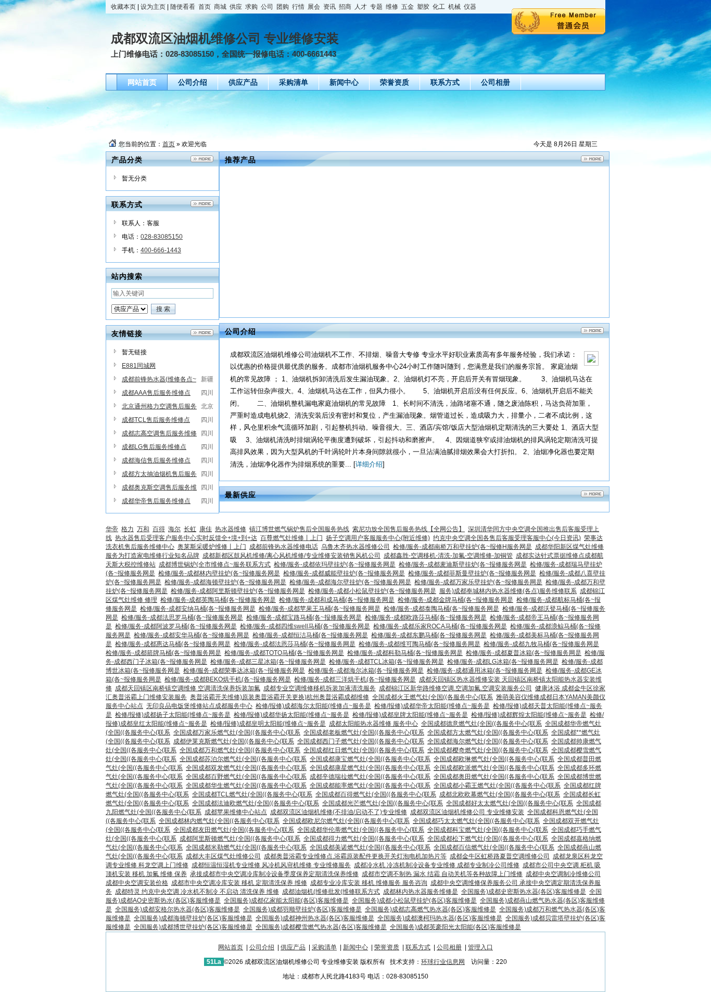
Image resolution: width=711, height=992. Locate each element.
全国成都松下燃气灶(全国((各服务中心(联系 (487, 838)
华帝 (112, 529)
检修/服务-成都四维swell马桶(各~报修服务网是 (305, 626)
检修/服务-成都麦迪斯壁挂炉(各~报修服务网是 (463, 564)
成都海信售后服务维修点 (156, 460)
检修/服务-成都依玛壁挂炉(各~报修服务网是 (335, 564)
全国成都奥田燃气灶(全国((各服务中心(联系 (494, 776)
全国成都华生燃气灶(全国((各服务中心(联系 (246, 785)
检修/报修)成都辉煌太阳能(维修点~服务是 (529, 714)
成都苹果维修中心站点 (236, 812)
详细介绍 (369, 464)
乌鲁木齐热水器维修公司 (355, 546)
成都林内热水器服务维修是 (420, 891)
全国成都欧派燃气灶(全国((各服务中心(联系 (494, 767)
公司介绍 (261, 947)
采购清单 (324, 947)
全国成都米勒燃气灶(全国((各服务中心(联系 (246, 847)
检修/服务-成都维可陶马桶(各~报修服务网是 (419, 644)
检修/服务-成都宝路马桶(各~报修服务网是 (304, 617)
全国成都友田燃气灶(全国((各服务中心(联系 (233, 829)
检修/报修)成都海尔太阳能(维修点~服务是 (313, 706)
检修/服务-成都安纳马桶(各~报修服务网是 (198, 608)
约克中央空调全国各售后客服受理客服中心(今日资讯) (507, 538)
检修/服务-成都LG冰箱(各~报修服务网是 (502, 661)
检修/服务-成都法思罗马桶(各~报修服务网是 (182, 617)
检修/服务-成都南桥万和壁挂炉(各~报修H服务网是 (462, 546)
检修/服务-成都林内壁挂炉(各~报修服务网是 (219, 573)
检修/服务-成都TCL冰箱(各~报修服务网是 (386, 661)
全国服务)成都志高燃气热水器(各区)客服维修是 (430, 909)
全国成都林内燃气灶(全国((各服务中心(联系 (219, 820)
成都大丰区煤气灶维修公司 (223, 856)
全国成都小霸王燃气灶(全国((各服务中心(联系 (497, 785)
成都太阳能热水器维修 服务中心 (373, 723)
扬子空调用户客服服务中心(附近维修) (378, 538)
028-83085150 (162, 236)
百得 (159, 529)
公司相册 (449, 947)
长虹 (190, 529)
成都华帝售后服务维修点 (156, 501)
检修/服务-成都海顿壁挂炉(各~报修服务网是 (225, 582)
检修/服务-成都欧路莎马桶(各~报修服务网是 (426, 617)
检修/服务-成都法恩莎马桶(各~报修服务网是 (294, 644)
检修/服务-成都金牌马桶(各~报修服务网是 (455, 599)
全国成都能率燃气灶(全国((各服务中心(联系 (370, 785)
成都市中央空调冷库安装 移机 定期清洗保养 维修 (239, 882)
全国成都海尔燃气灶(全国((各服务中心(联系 (487, 741)
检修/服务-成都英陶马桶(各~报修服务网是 (218, 599)
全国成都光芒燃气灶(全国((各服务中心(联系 (382, 803)
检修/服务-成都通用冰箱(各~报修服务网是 (484, 670)
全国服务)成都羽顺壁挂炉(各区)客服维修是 (302, 909)
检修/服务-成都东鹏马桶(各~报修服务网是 (429, 635)
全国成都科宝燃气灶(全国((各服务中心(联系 (487, 829)
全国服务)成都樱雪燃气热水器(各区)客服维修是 (321, 927)
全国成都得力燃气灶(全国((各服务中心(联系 (363, 838)
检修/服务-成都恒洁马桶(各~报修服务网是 (310, 635)
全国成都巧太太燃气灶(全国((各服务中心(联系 (476, 820)
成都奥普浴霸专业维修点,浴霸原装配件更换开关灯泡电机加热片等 (355, 856)
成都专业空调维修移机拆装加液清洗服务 (319, 688)
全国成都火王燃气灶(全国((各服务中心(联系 (432, 697)
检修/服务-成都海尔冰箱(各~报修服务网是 (366, 670)
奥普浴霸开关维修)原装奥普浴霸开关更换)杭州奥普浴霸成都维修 (279, 697)
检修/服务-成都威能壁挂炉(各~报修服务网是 (344, 573)
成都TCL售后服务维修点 (156, 419)
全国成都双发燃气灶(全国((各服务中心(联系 (246, 767)
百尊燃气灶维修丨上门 (291, 538)
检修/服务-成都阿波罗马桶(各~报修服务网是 (176, 626)
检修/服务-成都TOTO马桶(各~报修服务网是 (284, 652)
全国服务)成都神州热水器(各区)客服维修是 (315, 918)
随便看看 (182, 6)
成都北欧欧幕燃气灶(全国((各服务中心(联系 (499, 794)
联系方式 (417, 947)
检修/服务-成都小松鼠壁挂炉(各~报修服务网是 (372, 591)
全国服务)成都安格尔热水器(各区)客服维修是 (177, 909)
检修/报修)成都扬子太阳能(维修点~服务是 (173, 714)
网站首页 (230, 947)
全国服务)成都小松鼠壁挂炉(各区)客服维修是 (414, 900)
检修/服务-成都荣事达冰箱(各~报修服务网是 (244, 670)
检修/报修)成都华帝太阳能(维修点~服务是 (432, 706)
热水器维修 (230, 529)
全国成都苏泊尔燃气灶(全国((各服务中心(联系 (243, 759)
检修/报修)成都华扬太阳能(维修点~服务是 (291, 714)
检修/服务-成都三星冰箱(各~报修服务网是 (268, 661)
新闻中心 (355, 947)
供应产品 (293, 947)
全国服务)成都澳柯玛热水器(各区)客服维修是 (439, 918)
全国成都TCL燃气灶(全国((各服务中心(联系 (252, 794)
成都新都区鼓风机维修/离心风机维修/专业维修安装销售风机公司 (291, 555)
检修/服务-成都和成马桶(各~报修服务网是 (337, 599)
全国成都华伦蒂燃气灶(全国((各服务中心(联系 (360, 829)
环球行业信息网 (443, 961)
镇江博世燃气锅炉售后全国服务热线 (299, 529)
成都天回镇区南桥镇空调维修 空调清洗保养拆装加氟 (187, 688)
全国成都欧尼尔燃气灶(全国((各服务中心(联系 (346, 820)
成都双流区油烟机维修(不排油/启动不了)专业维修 (338, 812)
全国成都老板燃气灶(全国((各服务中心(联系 (363, 732)
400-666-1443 (161, 250)
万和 (143, 529)
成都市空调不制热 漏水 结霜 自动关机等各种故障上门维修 (442, 874)
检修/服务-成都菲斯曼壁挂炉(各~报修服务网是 (472, 573)
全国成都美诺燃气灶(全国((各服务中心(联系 (370, 847)
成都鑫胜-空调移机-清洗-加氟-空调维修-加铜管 (448, 555)
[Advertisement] (358, 114)
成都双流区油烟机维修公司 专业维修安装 (467, 812)
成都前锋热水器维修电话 (283, 546)
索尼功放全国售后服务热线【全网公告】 (408, 529)
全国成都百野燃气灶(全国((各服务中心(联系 (246, 776)
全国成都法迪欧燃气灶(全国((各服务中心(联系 (255, 803)
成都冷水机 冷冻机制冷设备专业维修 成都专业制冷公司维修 (436, 865)
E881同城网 (139, 365)
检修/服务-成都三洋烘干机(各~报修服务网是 (355, 679)
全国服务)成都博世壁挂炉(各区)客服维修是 (193, 927)
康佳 (205, 529)
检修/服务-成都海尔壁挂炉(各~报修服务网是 (350, 582)
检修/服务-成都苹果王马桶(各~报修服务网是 (319, 608)
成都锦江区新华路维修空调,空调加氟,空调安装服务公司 (455, 688)
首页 (168, 144)
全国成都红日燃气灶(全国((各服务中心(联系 (363, 750)
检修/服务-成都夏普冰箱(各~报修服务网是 (523, 652)
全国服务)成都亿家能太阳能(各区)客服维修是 (286, 900)
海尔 (174, 529)
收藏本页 (123, 6)
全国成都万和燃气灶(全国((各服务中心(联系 (240, 750)
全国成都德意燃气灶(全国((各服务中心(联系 (481, 723)
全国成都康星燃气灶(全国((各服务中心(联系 (370, 767)
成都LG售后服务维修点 (154, 446)
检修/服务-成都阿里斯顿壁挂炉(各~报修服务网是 (238, 591)
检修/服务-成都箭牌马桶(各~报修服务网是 (163, 652)
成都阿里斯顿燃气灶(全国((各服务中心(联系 (240, 838)
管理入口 (480, 947)
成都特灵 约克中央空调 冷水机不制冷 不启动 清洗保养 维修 (197, 891)
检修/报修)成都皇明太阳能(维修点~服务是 (268, 723)
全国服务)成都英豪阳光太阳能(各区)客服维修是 (455, 927)
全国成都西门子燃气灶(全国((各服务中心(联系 (360, 741)
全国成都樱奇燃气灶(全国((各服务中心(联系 (487, 750)
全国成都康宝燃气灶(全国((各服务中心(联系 (370, 759)
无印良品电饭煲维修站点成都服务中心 (199, 706)
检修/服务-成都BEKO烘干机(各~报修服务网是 (227, 679)
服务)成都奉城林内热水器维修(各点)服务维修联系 (508, 591)
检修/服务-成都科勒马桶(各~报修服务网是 (405, 652)
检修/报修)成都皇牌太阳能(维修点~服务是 (410, 714)
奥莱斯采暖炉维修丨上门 (211, 546)
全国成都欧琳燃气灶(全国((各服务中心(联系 (494, 759)
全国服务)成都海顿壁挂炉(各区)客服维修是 (193, 918)
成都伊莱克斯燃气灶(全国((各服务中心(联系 (233, 741)
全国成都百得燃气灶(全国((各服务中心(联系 (375, 794)
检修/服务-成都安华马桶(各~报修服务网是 (191, 635)
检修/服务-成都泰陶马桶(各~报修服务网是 (441, 608)
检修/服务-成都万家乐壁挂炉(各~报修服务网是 (478, 582)
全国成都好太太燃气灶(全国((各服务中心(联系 (509, 803)
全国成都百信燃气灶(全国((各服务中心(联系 (494, 847)
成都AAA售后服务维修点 (156, 392)
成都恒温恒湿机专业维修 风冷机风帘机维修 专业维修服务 (271, 865)
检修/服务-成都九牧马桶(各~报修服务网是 (541, 644)
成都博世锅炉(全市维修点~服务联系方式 (215, 564)
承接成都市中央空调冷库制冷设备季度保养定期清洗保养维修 (274, 874)
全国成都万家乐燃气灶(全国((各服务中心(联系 (236, 732)
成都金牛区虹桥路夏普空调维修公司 (500, 856)
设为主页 (153, 6)
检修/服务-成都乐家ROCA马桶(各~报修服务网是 (440, 626)
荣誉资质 (386, 947)
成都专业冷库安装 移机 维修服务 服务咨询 (368, 882)
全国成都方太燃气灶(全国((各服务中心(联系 (487, 732)
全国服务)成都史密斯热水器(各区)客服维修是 (523, 891)
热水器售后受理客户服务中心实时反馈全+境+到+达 (186, 538)
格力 (127, 529)
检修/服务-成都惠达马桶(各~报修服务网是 (173, 644)
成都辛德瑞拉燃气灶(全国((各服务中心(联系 (370, 776)
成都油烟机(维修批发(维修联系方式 (331, 891)
